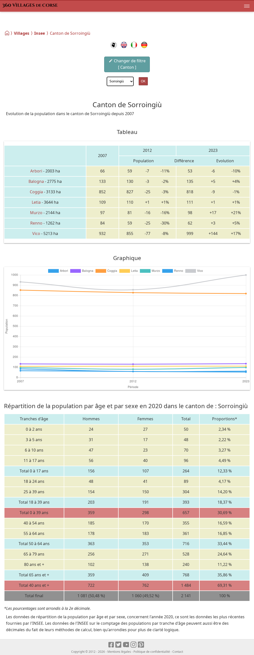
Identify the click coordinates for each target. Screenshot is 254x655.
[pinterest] (141, 645)
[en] (124, 45)
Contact (177, 652)
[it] (134, 45)
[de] (144, 45)
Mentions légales (119, 652)
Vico (36, 233)
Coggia (36, 192)
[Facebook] (111, 645)
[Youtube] (126, 645)
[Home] (7, 33)
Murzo (36, 212)
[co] (114, 45)
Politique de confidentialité (151, 652)
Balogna (36, 181)
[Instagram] (133, 645)
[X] (118, 645)
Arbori (36, 171)
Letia (36, 202)
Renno (36, 223)
